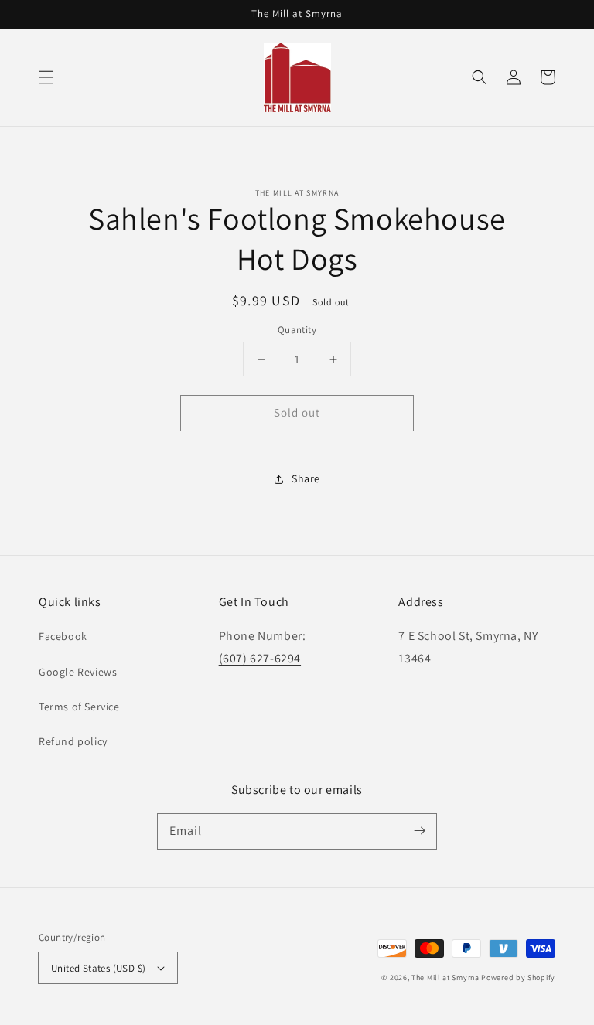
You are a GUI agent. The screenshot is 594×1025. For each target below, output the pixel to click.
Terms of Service (79, 706)
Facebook (63, 636)
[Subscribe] (419, 831)
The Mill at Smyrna (445, 977)
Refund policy (73, 741)
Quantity (297, 329)
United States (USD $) (98, 968)
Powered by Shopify (518, 977)
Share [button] (306, 478)
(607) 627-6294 (260, 658)
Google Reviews (78, 672)
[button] (46, 77)
